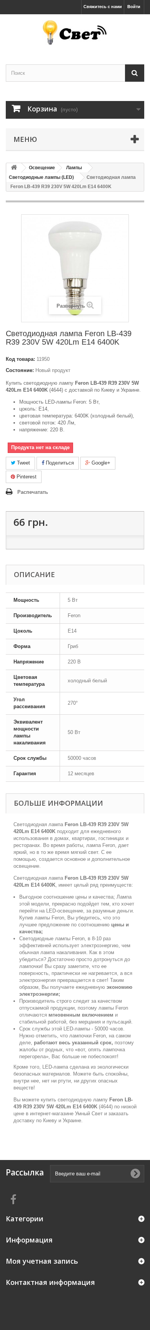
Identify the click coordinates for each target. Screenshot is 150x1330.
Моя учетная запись (42, 1261)
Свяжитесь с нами (102, 6)
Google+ (100, 463)
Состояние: (20, 370)
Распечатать (32, 492)
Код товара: (20, 359)
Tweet (22, 463)
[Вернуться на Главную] (14, 168)
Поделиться (59, 463)
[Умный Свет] (75, 32)
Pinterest (26, 477)
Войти (133, 6)
